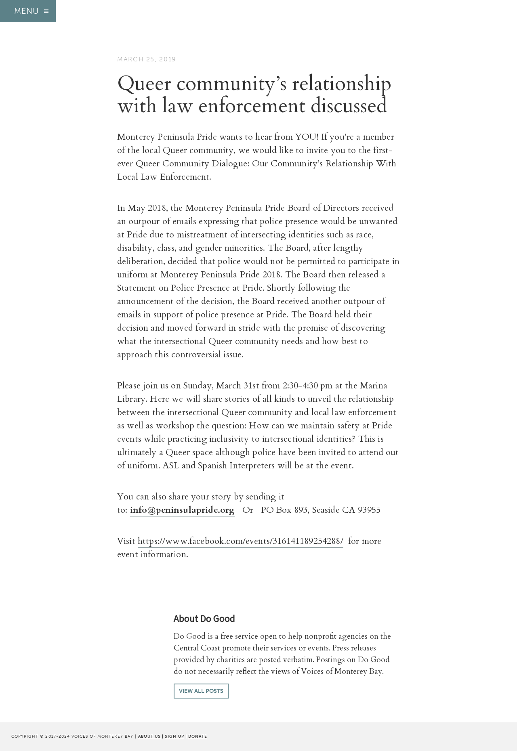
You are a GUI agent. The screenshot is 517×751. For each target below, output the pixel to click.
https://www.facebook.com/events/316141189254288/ (240, 541)
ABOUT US (149, 736)
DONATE (197, 736)
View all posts (201, 691)
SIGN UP (174, 736)
